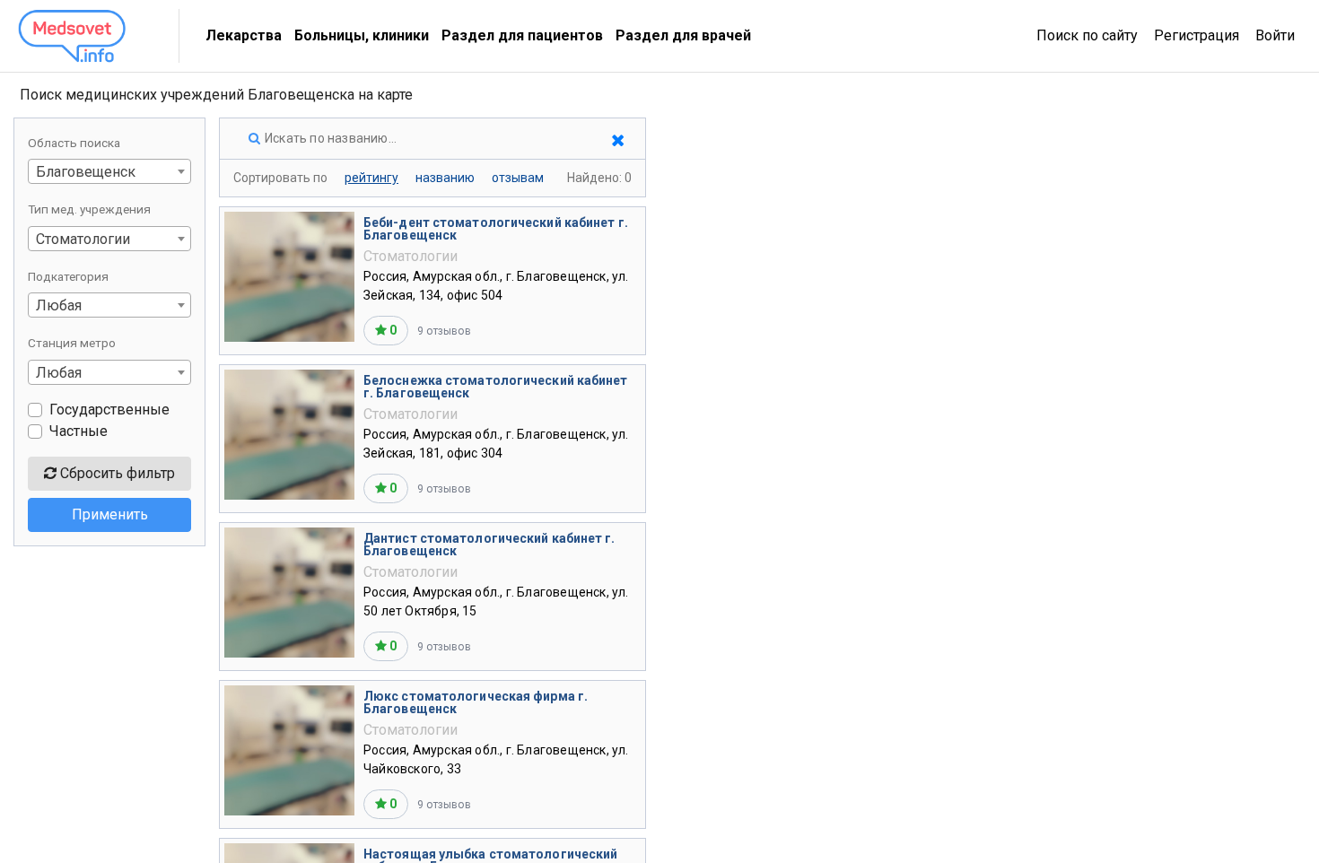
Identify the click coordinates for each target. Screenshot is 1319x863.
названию (445, 177)
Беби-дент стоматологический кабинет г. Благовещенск (495, 228)
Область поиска (74, 142)
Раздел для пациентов (522, 35)
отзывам (518, 177)
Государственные (109, 409)
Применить (110, 514)
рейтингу (371, 177)
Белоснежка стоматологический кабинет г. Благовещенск (495, 386)
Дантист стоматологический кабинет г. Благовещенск (489, 544)
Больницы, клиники (361, 35)
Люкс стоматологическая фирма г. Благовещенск (475, 702)
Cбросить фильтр (116, 473)
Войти (1275, 35)
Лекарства (243, 35)
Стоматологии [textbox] (83, 239)
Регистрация (1196, 35)
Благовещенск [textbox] (85, 171)
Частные (78, 431)
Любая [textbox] (59, 305)
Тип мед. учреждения (89, 209)
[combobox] (109, 171)
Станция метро (72, 343)
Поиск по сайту (1087, 35)
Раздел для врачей (683, 35)
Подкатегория (68, 276)
